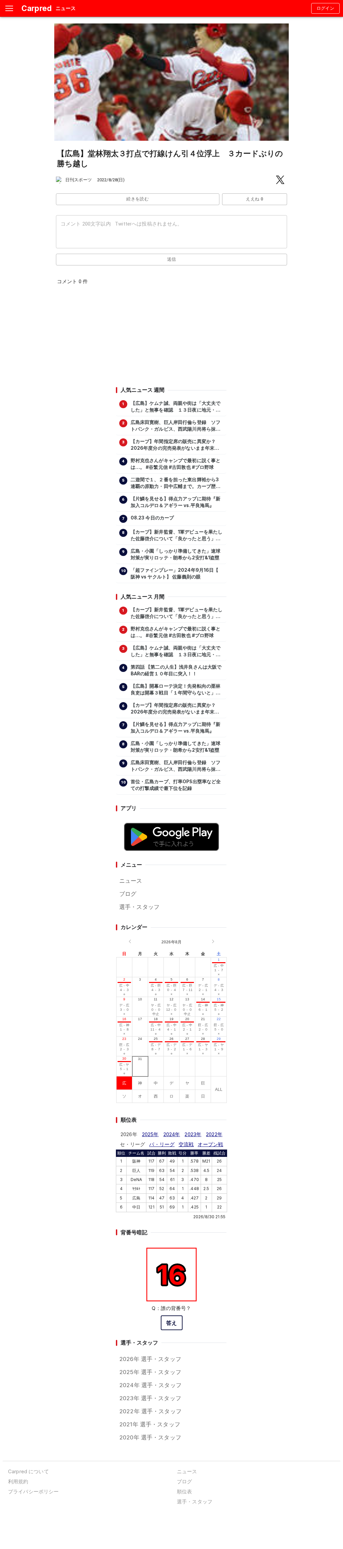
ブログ (127, 893)
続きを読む (137, 198)
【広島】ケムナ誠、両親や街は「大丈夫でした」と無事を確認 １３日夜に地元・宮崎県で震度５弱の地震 (176, 406)
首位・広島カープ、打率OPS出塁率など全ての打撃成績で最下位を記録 (176, 785)
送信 (171, 259)
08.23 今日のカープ (152, 517)
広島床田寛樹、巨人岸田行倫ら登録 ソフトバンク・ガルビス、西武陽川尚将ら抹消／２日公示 (176, 426)
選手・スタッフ (139, 907)
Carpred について (28, 1471)
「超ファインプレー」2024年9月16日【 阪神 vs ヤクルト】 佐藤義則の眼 (175, 573)
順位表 (184, 1491)
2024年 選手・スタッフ (150, 1385)
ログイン (326, 8)
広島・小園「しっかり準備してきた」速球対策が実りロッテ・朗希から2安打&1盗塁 (176, 554)
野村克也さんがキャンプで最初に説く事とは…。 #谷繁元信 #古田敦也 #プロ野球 (176, 464)
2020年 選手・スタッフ (150, 1437)
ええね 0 (254, 198)
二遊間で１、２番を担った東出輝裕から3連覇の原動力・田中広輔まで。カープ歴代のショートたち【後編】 (176, 483)
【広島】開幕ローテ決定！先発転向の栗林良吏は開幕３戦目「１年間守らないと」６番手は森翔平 (176, 689)
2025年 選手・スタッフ (150, 1372)
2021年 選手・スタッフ (149, 1424)
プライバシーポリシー (33, 1491)
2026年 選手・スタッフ (150, 1359)
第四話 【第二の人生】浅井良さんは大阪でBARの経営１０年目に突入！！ (176, 670)
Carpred (36, 8)
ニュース (130, 880)
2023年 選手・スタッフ (150, 1398)
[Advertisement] (171, 338)
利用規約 (18, 1481)
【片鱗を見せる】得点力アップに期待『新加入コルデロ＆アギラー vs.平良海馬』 (176, 502)
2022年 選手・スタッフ (150, 1411)
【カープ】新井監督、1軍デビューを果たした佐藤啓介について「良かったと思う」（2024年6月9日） (177, 535)
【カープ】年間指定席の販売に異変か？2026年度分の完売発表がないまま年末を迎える (175, 445)
